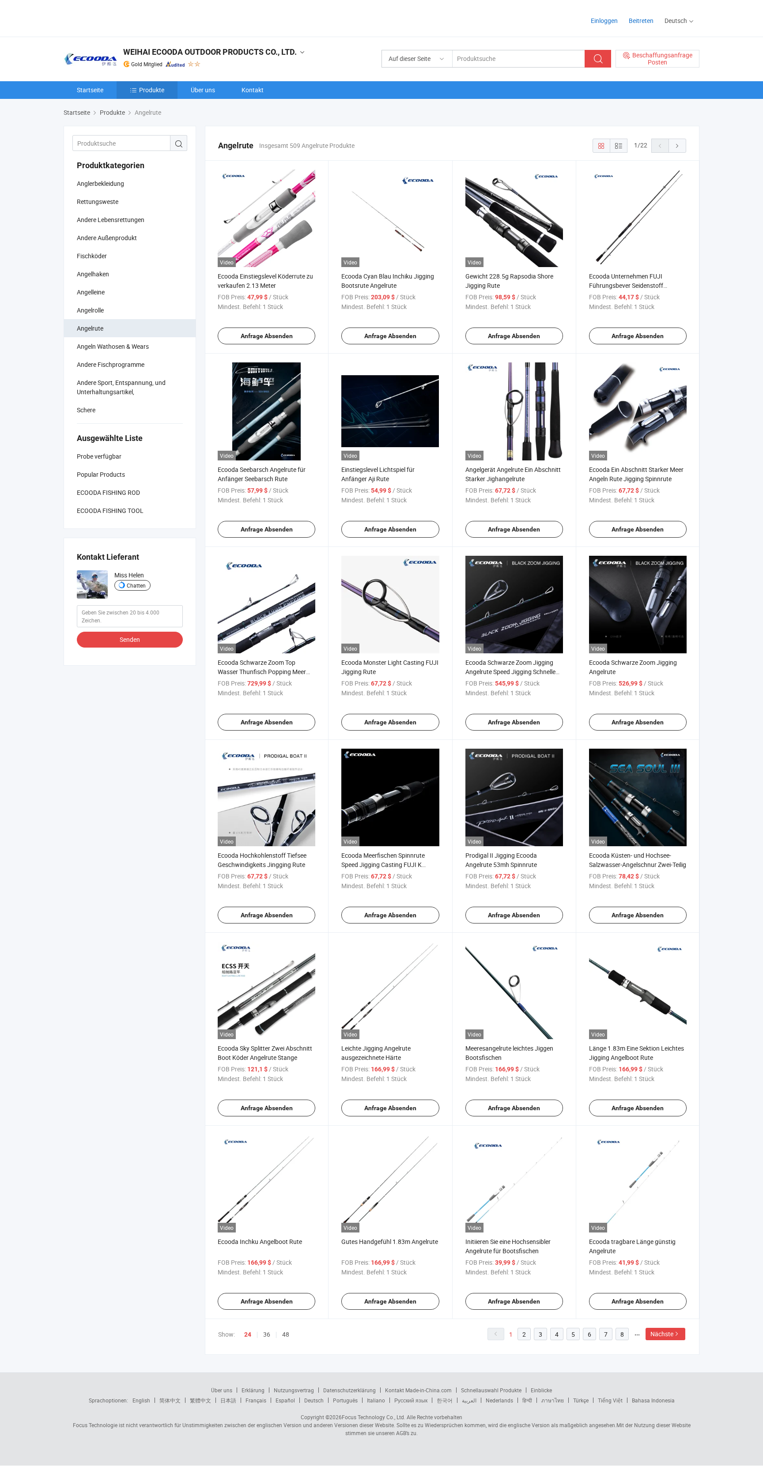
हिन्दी (527, 1400)
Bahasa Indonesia (653, 1400)
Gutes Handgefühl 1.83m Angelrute (389, 1241)
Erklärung (253, 1390)
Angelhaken (93, 274)
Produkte (151, 90)
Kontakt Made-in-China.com (418, 1390)
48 (285, 1334)
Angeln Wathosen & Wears (113, 346)
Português (345, 1400)
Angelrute (90, 328)
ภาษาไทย (552, 1400)
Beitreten (641, 20)
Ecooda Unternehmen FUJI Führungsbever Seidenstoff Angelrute (626, 285)
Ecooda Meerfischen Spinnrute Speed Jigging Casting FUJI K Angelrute (383, 864)
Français (256, 1400)
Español (285, 1400)
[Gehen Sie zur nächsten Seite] (677, 145)
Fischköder (92, 256)
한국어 (445, 1400)
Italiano (376, 1400)
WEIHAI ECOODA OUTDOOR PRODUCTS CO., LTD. (210, 52)
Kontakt (253, 90)
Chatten (136, 585)
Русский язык (410, 1400)
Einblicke (541, 1390)
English (141, 1400)
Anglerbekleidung (100, 183)
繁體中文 (200, 1400)
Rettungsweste (97, 201)
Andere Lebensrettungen (110, 219)
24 (247, 1334)
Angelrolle (90, 310)
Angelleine (91, 292)
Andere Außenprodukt (107, 238)
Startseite (90, 90)
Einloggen (604, 20)
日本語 (228, 1400)
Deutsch (314, 1400)
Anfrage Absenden (267, 335)
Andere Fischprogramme (110, 364)
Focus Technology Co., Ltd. (373, 1417)
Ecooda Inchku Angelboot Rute (260, 1241)
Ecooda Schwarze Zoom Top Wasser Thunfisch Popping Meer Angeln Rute (262, 671)
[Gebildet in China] (120, 17)
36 (266, 1334)
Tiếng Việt (610, 1400)
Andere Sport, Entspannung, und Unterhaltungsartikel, (121, 387)
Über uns (203, 90)
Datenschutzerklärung (349, 1390)
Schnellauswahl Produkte (491, 1390)
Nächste (661, 1334)
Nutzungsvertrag (294, 1390)
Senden (130, 639)
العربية (469, 1400)
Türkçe (581, 1400)
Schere (86, 410)
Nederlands (499, 1400)
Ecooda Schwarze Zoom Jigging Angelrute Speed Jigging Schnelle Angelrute (510, 671)
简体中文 (170, 1400)
